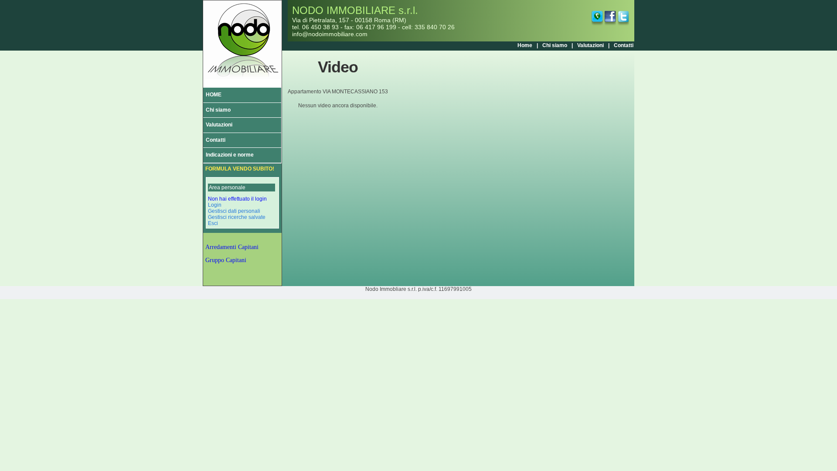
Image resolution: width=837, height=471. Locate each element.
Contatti (623, 45)
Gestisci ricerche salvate (236, 217)
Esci (213, 223)
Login (214, 205)
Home (524, 45)
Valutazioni (590, 45)
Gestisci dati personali (234, 211)
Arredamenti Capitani (232, 247)
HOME (213, 95)
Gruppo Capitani (225, 260)
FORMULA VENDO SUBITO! (239, 169)
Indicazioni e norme (230, 155)
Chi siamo (554, 45)
